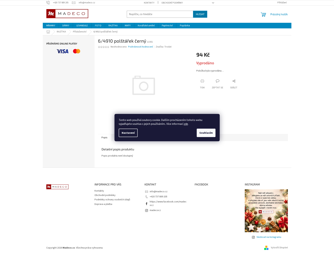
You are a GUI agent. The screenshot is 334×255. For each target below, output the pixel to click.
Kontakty (149, 2)
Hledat (200, 14)
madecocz (155, 210)
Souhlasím (206, 133)
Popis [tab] (104, 137)
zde (186, 124)
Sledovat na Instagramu (269, 237)
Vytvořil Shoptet (279, 248)
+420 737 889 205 (158, 196)
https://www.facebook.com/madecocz (168, 203)
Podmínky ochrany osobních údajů (112, 199)
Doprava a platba (103, 204)
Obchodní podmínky (172, 2)
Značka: (163, 47)
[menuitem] (51, 25)
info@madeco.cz (158, 191)
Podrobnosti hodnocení (140, 47)
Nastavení (128, 133)
